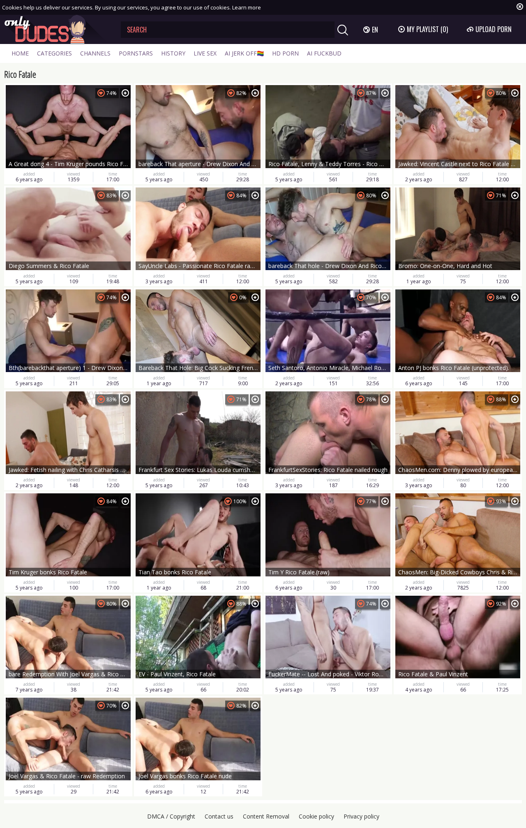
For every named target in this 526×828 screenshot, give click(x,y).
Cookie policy (316, 816)
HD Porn (285, 53)
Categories (54, 53)
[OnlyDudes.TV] (56, 29)
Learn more (246, 7)
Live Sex (205, 53)
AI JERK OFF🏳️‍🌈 (244, 53)
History (173, 53)
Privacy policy (361, 816)
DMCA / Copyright (171, 816)
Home (20, 53)
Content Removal (266, 816)
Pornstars (136, 53)
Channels (95, 53)
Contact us (219, 816)
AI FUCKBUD (324, 53)
